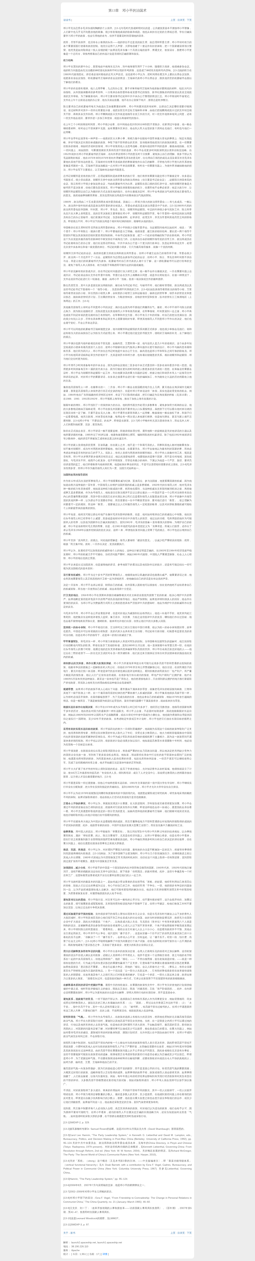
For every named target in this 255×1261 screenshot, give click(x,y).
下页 (189, 20)
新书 (72, 1232)
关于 (65, 1232)
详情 (105, 1254)
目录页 (181, 20)
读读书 (67, 20)
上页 (173, 20)
